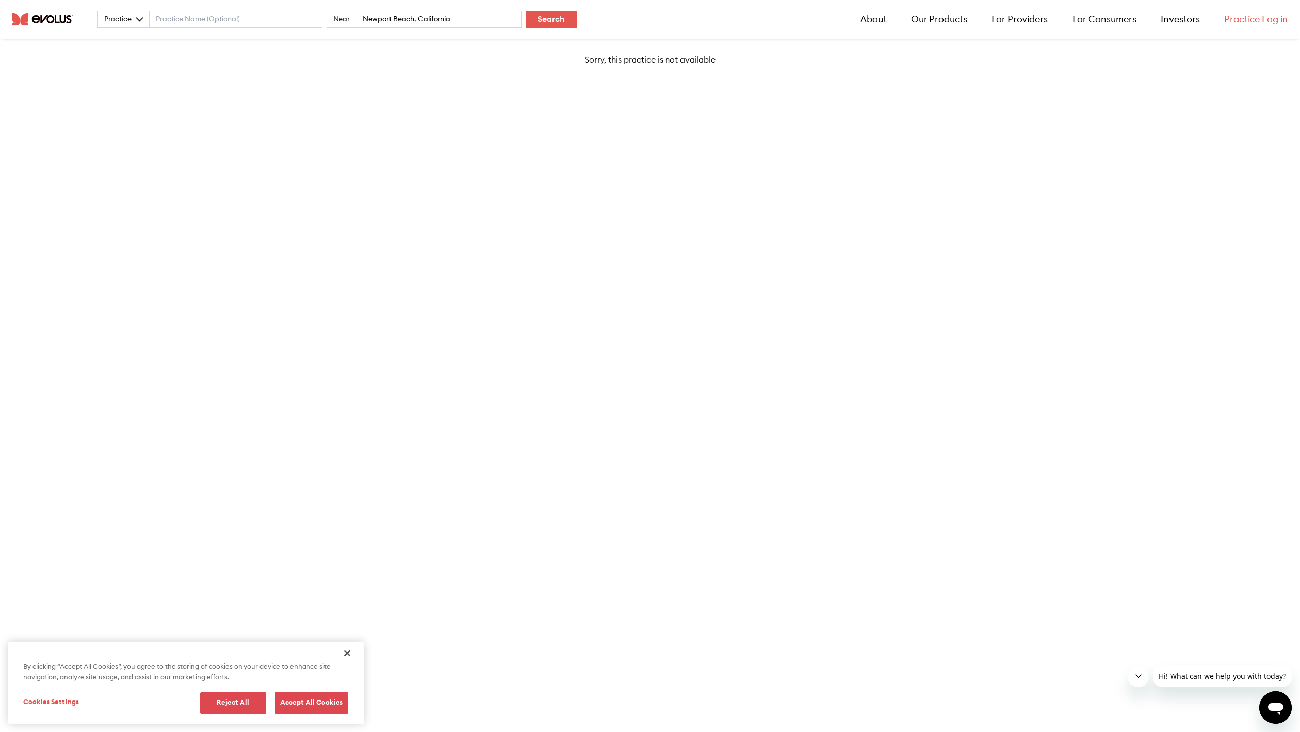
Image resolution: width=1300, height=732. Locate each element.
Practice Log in (1256, 19)
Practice (118, 19)
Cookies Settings (51, 702)
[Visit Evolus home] (45, 19)
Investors (1180, 19)
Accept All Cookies (311, 702)
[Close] (347, 653)
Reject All (233, 702)
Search (551, 19)
